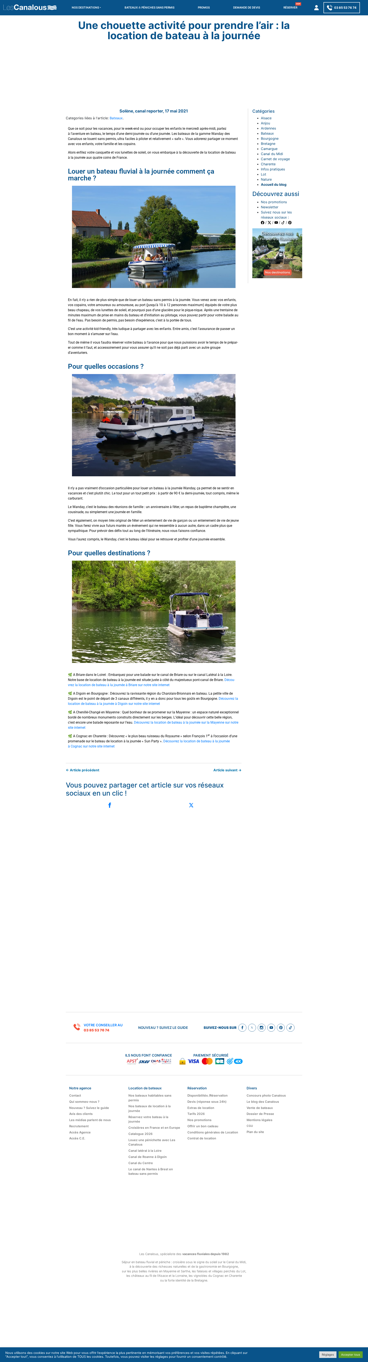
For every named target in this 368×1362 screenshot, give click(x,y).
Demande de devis (246, 7)
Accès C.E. (77, 1138)
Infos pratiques (273, 169)
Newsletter (269, 207)
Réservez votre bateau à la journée (148, 1119)
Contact (75, 1095)
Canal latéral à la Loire (145, 1150)
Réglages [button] (328, 1354)
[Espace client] (317, 8)
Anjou (265, 123)
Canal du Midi (272, 154)
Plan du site (255, 1132)
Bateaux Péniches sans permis (149, 7)
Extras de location (200, 1108)
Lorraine (181, 1275)
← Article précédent (82, 770)
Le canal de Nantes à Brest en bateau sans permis (150, 1171)
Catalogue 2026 (140, 1134)
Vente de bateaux (260, 1108)
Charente (268, 164)
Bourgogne (270, 138)
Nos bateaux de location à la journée (149, 1108)
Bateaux (116, 118)
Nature (266, 179)
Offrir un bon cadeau (202, 1126)
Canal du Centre (140, 1163)
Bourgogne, (230, 1266)
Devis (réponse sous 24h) (207, 1101)
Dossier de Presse (260, 1114)
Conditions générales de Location (212, 1132)
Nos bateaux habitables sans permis (149, 1098)
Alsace (266, 118)
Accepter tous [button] (350, 1354)
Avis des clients (81, 1114)
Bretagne (268, 143)
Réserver (290, 7)
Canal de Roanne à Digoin (147, 1157)
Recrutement (79, 1126)
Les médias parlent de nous (90, 1120)
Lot (263, 174)
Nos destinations (85, 7)
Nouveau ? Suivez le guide (163, 1027)
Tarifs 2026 (196, 1114)
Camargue (269, 149)
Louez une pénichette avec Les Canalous (151, 1142)
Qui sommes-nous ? (84, 1101)
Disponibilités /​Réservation (207, 1095)
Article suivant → (227, 770)
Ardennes (268, 128)
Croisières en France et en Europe (154, 1127)
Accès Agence (80, 1132)
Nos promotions (274, 202)
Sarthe (185, 1271)
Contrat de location (201, 1138)
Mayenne (169, 1271)
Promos (204, 7)
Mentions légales (259, 1120)
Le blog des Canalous (263, 1101)
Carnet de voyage (275, 159)
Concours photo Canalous (266, 1095)
